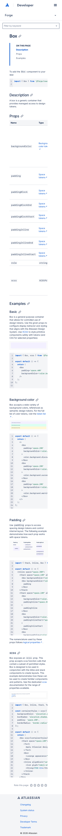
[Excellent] (46, 785)
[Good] (42, 785)
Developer (25, 5)
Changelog (25, 804)
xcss (44, 682)
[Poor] (35, 785)
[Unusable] (31, 785)
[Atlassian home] (7, 5)
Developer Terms (28, 821)
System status (27, 810)
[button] (55, 5)
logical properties (31, 642)
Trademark (25, 827)
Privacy (24, 816)
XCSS (25, 332)
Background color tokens (45, 145)
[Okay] (38, 785)
